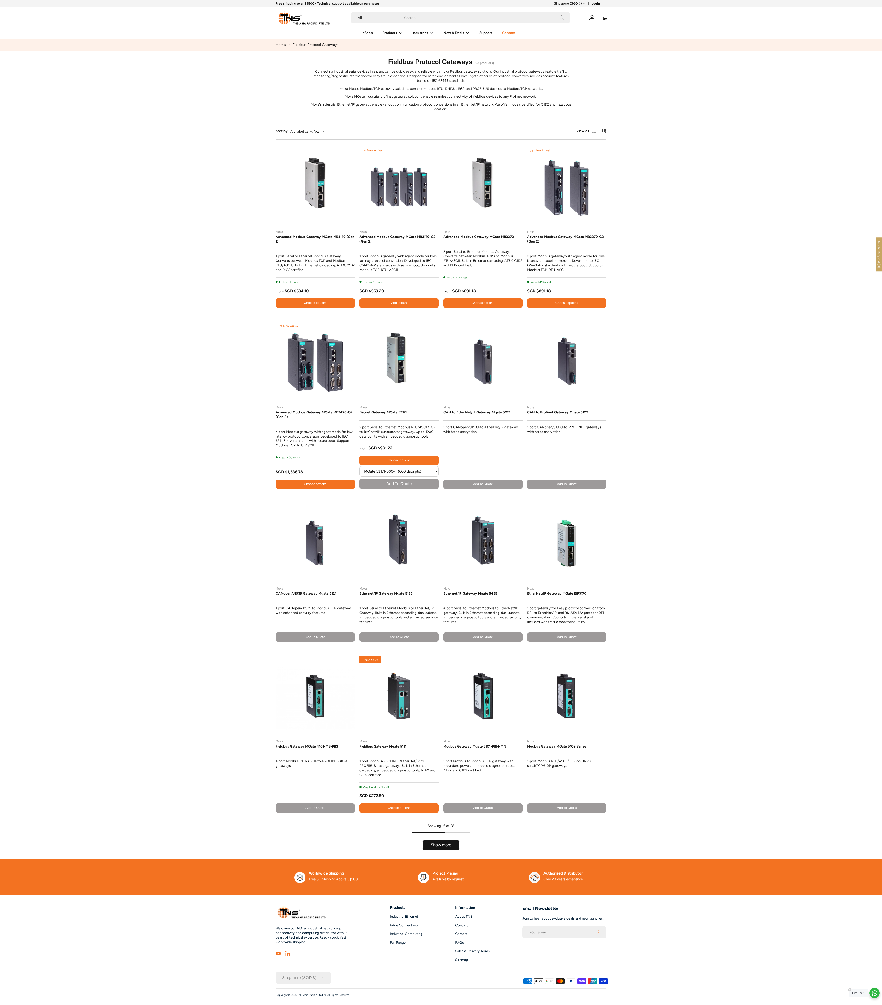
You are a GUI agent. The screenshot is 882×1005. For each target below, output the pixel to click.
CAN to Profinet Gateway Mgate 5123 (557, 412)
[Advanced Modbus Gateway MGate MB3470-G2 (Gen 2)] (315, 362)
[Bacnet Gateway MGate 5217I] (399, 362)
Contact (508, 33)
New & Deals (454, 33)
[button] (605, 17)
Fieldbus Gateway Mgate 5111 (382, 746)
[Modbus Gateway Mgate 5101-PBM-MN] (483, 696)
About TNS (463, 917)
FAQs (459, 942)
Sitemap (461, 960)
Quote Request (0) (879, 254)
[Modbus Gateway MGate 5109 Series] (566, 696)
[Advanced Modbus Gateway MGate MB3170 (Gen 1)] (315, 186)
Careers (461, 934)
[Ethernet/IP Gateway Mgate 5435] (483, 543)
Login (595, 3)
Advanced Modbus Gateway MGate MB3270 (478, 237)
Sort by (282, 131)
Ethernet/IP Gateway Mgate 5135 (386, 593)
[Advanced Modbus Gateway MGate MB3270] (483, 186)
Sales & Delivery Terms (472, 951)
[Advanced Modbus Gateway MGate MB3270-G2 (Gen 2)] (566, 186)
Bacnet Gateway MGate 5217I (383, 412)
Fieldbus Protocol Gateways (315, 44)
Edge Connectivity (404, 925)
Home (281, 44)
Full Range (398, 942)
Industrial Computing (406, 934)
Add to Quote (399, 483)
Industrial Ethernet (404, 917)
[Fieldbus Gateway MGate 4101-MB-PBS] (315, 696)
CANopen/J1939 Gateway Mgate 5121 (306, 593)
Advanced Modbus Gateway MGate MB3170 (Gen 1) (315, 239)
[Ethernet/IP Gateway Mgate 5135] (399, 543)
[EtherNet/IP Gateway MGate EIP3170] (566, 543)
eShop (368, 33)
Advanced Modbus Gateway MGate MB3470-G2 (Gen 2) (314, 414)
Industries (420, 33)
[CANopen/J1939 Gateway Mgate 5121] (315, 543)
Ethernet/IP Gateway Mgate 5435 (470, 593)
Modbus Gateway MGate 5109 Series (556, 746)
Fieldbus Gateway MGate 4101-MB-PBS (307, 746)
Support (485, 33)
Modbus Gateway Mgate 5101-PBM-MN (474, 746)
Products (389, 33)
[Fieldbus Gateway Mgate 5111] (399, 696)
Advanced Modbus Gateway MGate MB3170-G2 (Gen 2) (397, 239)
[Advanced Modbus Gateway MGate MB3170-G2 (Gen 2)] (399, 186)
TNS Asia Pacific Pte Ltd (311, 995)
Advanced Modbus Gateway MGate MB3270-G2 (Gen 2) (565, 239)
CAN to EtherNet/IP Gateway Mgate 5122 (476, 412)
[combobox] (460, 17)
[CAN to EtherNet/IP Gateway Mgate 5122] (483, 362)
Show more (441, 844)
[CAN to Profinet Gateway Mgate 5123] (566, 362)
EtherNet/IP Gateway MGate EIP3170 (556, 593)
